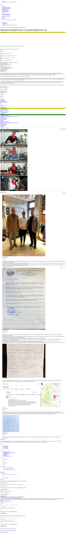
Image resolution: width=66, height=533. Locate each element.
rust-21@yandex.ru (3, 101)
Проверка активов (6, 454)
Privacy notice (63, 267)
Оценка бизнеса (5, 447)
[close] (65, 267)
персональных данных (13, 511)
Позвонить (14, 528)
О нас (4, 464)
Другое (3, 12)
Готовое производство (6, 7)
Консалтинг (5, 455)
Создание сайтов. (11, 496)
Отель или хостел (5, 11)
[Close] (0, 531)
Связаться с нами (3, 105)
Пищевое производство (22, 27)
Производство (14, 27)
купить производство (7, 76)
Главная (1, 27)
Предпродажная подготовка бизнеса (9, 452)
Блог (3, 17)
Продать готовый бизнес (6, 14)
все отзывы (64, 193)
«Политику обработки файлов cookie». (6, 499)
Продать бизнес (4, 23)
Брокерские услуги (6, 451)
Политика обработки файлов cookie (9, 469)
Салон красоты (4, 9)
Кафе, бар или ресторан (6, 8)
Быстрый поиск (5, 448)
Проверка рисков (6, 453)
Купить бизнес (4, 22)
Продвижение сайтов (17, 496)
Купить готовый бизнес (8, 27)
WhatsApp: (2, 100)
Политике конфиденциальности (51, 499)
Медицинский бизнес (5, 10)
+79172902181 (2, 99)
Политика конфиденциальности (8, 467)
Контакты (4, 18)
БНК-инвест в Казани (6, 16)
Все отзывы (5, 459)
